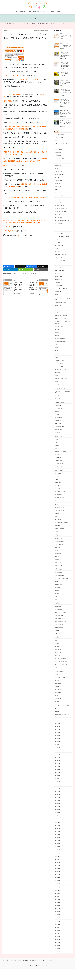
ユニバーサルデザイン (60, 270)
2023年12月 (57, 816)
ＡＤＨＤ (57, 711)
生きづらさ (57, 547)
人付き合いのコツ (59, 326)
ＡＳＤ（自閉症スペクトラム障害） (62, 715)
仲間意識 (57, 335)
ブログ (38, 960)
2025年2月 (57, 772)
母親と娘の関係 (58, 538)
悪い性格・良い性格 (59, 497)
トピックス (44, 960)
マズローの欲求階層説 (60, 260)
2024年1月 (57, 812)
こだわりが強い (58, 165)
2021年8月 (57, 902)
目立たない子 (58, 562)
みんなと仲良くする (59, 174)
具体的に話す (58, 354)
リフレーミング (58, 276)
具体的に (57, 350)
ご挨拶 (56, 168)
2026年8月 (57, 723)
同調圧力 (57, 375)
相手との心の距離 (59, 565)
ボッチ (56, 248)
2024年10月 (57, 785)
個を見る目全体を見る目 (60, 341)
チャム (56, 239)
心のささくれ (58, 454)
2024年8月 (57, 791)
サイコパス (57, 214)
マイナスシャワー (59, 257)
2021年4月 (57, 914)
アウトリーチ (58, 186)
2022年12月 (57, 853)
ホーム (6, 960)
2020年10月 (57, 933)
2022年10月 (57, 859)
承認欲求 (57, 513)
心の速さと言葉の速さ (60, 467)
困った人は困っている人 (60, 388)
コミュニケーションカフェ (41, 30)
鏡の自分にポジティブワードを (62, 705)
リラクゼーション (59, 279)
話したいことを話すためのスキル (62, 671)
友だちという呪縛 (59, 366)
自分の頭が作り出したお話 (61, 618)
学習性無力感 (58, 420)
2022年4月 (57, 877)
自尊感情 (57, 630)
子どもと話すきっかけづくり (61, 402)
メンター (57, 264)
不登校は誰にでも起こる (60, 302)
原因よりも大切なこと (60, 360)
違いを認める (58, 689)
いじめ (56, 146)
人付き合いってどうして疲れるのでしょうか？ (62, 322)
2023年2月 (57, 846)
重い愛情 (57, 702)
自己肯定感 (57, 633)
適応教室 (57, 695)
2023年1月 (57, 850)
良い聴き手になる (59, 646)
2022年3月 (57, 880)
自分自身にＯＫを (59, 627)
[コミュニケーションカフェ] (43, 284)
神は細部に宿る (58, 584)
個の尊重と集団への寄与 (60, 338)
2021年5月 (57, 911)
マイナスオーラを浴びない (61, 254)
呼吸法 (56, 381)
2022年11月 (57, 856)
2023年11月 (57, 819)
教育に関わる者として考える (61, 522)
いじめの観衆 (58, 155)
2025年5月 (57, 763)
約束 (56, 596)
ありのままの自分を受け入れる (62, 143)
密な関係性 (57, 433)
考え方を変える (58, 609)
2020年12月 (57, 927)
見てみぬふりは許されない (61, 658)
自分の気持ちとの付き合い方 (61, 612)
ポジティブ (57, 251)
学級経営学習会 (58, 417)
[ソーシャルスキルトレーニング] (8, 284)
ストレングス (58, 226)
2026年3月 (57, 738)
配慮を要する (58, 698)
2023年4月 (57, 840)
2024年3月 (57, 806)
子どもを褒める (58, 408)
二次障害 (57, 312)
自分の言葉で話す (59, 615)
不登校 (56, 295)
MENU (19, 960)
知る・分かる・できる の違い (62, 578)
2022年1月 (57, 887)
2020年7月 (57, 942)
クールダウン (58, 199)
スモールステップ (59, 230)
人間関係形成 (58, 332)
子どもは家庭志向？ (59, 405)
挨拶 (56, 516)
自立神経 (57, 643)
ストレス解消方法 (59, 223)
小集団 (56, 439)
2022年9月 (57, 862)
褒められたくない (59, 655)
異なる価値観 (58, 553)
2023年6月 (57, 834)
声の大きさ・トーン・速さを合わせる (62, 391)
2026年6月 (57, 729)
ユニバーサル (58, 267)
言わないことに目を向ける (61, 664)
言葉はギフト (58, 668)
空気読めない (58, 590)
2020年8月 (57, 939)
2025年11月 (57, 747)
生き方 (56, 550)
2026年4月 (57, 735)
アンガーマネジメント (60, 192)
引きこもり (57, 448)
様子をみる (57, 535)
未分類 (56, 531)
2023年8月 (57, 828)
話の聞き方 (57, 674)
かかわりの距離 (58, 162)
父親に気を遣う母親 (59, 544)
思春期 (56, 479)
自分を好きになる (59, 624)
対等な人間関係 (58, 436)
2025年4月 (57, 766)
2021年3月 (57, 918)
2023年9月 (57, 825)
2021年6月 (57, 908)
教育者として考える (59, 528)
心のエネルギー (58, 457)
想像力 (56, 501)
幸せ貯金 (57, 445)
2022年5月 (57, 874)
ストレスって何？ (59, 217)
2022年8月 (57, 865)
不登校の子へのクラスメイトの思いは (62, 298)
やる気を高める (58, 177)
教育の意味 (57, 525)
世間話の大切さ (58, 305)
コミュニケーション (59, 205)
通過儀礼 (57, 686)
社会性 (56, 581)
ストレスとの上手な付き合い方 (62, 220)
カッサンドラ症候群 (59, 196)
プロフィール (13, 960)
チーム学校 (57, 242)
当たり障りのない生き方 (60, 451)
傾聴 (56, 344)
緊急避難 (57, 603)
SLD (56, 140)
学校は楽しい (58, 411)
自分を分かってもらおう (60, 621)
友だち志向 (57, 372)
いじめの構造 (58, 152)
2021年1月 (57, 924)
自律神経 (57, 637)
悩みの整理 (57, 488)
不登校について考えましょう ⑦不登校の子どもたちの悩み (65, 74)
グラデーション (58, 202)
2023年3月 (57, 843)
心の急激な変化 (58, 460)
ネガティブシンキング (60, 245)
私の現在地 (57, 587)
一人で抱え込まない (59, 285)
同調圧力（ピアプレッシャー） (62, 378)
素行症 (56, 599)
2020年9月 (57, 936)
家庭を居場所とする (59, 426)
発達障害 (57, 559)
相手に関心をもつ (59, 569)
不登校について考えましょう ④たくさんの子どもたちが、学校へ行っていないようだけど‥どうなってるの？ (65, 102)
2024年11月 (57, 782)
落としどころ (58, 652)
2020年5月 (57, 948)
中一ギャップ (58, 309)
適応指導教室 (58, 692)
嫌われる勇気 (58, 399)
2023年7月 (57, 831)
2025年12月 (57, 744)
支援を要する (58, 519)
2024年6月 (57, 797)
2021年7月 (57, 905)
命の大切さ (57, 384)
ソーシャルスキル (59, 233)
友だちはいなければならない (61, 369)
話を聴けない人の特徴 (60, 677)
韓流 (56, 708)
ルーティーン (58, 282)
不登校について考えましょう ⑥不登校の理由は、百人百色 (65, 82)
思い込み (57, 476)
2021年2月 (57, 921)
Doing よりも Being (59, 134)
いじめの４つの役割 (59, 158)
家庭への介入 (58, 423)
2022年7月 (57, 868)
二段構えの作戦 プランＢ (61, 315)
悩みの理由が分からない (60, 491)
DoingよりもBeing (59, 137)
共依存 (56, 347)
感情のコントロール (59, 510)
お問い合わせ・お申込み (28, 960)
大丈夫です (57, 395)
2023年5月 (57, 837)
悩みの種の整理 (58, 494)
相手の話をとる (58, 572)
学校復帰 (57, 414)
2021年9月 (57, 899)
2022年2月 (57, 884)
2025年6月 (57, 760)
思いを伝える (58, 473)
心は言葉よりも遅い (59, 470)
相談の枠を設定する (59, 575)
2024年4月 (57, 803)
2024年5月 (57, 800)
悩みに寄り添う (58, 485)
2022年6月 (57, 871)
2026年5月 (57, 732)
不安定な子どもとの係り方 (61, 288)
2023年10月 (57, 822)
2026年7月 (57, 726)
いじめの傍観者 (58, 149)
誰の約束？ (57, 680)
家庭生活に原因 (58, 429)
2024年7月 (57, 794)
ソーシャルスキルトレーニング (29, 273)
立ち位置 (57, 593)
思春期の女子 (58, 482)
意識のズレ (57, 504)
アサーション (58, 189)
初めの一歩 (57, 357)
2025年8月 (57, 754)
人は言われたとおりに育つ (61, 318)
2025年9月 (57, 751)
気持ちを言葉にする (59, 541)
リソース (57, 273)
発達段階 (57, 556)
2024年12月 (57, 778)
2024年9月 (57, 788)
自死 (56, 640)
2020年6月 (57, 945)
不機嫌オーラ (58, 291)
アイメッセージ (58, 183)
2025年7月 (57, 757)
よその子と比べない (59, 180)
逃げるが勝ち (58, 683)
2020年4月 (57, 952)
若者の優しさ (58, 649)
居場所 (56, 442)
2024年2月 (57, 809)
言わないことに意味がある (61, 661)
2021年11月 (57, 893)
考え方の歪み (58, 606)
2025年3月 (57, 769)
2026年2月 (57, 741)
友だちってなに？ (59, 363)
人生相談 (57, 329)
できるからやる (58, 171)
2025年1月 (57, 775)
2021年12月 (57, 890)
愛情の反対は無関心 (59, 507)
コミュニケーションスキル (61, 211)
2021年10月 (57, 896)
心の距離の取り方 (59, 463)
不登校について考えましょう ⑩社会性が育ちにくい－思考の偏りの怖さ (65, 45)
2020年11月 (57, 930)
